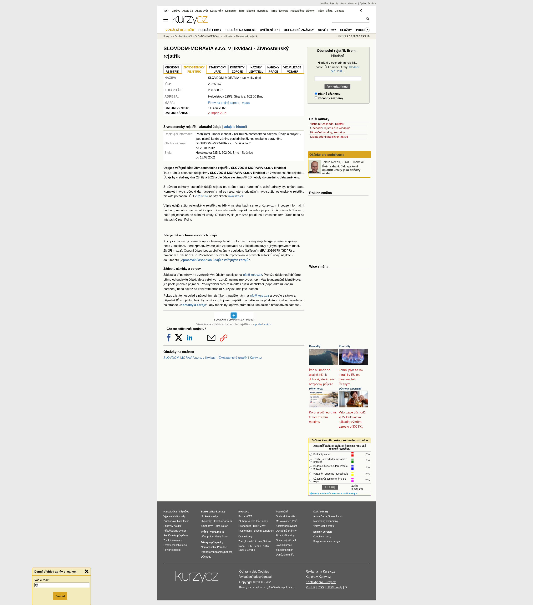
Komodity (315, 346)
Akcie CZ (187, 10)
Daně (279, 554)
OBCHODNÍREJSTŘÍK (172, 69)
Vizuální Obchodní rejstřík (327, 123)
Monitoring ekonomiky (325, 521)
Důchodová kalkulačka (176, 521)
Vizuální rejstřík (180, 30)
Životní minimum (172, 540)
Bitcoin (251, 10)
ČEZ (249, 516)
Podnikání (282, 511)
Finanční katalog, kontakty (327, 132)
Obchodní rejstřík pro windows (330, 128)
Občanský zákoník (286, 540)
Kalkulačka (297, 10)
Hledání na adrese (240, 30)
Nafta (266, 546)
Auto (316, 516)
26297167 (201, 196)
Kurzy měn (216, 10)
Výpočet (184, 511)
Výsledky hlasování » (320, 493)
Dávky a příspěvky (212, 542)
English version (322, 531)
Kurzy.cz (167, 36)
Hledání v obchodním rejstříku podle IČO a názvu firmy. (337, 67)
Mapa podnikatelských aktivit (329, 136)
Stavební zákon (284, 549)
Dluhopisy (244, 521)
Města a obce (283, 521)
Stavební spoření (222, 521)
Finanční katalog (285, 535)
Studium (372, 3)
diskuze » (337, 493)
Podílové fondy (259, 521)
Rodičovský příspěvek (175, 535)
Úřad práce (207, 536)
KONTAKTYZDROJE (237, 69)
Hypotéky (262, 10)
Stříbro (267, 541)
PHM (249, 546)
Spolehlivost (335, 516)
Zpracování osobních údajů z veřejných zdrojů (214, 260)
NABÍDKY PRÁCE (273, 69)
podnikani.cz (263, 324)
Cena (324, 516)
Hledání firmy (209, 30)
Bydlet (363, 3)
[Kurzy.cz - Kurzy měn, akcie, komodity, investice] (190, 23)
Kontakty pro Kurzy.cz (321, 582)
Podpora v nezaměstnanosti (217, 552)
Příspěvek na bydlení (175, 530)
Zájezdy (334, 3)
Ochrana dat (247, 571)
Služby (346, 30)
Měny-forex (316, 388)
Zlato (241, 10)
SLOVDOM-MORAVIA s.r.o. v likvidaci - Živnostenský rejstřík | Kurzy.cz (212, 357)
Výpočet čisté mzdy (174, 516)
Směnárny (207, 526)
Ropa (241, 546)
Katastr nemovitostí (286, 526)
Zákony (310, 10)
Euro (217, 526)
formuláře (288, 554)
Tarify (273, 10)
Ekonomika (244, 526)
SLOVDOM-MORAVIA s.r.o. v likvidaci (214, 36)
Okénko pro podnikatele (326, 154)
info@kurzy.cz (252, 274)
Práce (320, 10)
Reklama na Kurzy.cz (320, 571)
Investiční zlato (253, 541)
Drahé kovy (245, 536)
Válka (329, 10)
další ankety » (350, 493)
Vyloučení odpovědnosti (255, 576)
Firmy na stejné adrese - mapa (229, 102)
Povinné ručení (172, 549)
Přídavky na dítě (172, 526)
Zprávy (176, 10)
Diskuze (339, 10)
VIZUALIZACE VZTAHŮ (292, 69)
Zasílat (60, 596)
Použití (310, 587)
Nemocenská (208, 547)
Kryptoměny (245, 530)
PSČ (295, 521)
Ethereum (268, 530)
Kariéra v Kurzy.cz (318, 576)
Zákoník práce (284, 545)
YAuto (343, 3)
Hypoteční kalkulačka (175, 545)
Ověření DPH (270, 30)
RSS (321, 587)
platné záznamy (328, 93)
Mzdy (218, 536)
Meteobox (353, 3)
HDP (255, 526)
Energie (283, 10)
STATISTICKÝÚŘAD (217, 69)
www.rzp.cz (236, 196)
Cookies (263, 571)
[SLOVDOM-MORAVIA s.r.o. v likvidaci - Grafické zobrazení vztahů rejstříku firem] (234, 320)
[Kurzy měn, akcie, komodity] (197, 578)
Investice (243, 511)
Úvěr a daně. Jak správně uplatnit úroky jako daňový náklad (341, 170)
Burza (241, 516)
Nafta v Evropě (246, 549)
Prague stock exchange (326, 541)
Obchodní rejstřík (184, 36)
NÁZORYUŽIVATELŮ (256, 69)
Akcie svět (201, 10)
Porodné (222, 547)
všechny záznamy (330, 98)
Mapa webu (327, 526)
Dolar (224, 526)
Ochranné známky (299, 30)
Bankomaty (218, 511)
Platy (225, 536)
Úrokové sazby (209, 516)
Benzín (258, 546)
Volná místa (217, 531)
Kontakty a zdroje (193, 305)
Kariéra (324, 3)
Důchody (206, 556)
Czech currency (322, 536)
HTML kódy (334, 587)
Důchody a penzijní (350, 388)
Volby (316, 526)
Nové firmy (327, 30)
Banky (205, 511)
